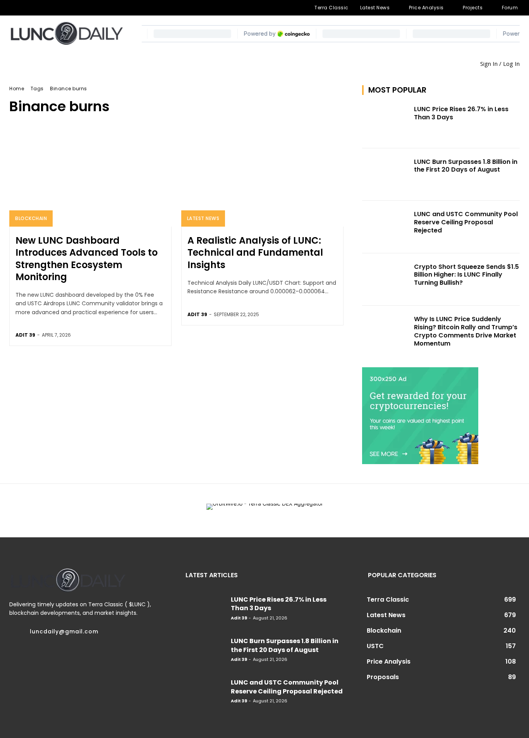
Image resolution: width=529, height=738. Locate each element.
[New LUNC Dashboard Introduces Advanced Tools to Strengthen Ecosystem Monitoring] (90, 178)
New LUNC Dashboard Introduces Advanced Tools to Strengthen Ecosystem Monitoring (86, 258)
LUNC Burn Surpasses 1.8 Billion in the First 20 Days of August (465, 165)
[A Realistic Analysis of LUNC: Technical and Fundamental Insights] (262, 178)
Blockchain (31, 218)
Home (16, 88)
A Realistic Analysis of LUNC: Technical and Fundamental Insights (255, 252)
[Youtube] (88, 7)
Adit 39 (25, 335)
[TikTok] (50, 7)
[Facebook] (13, 7)
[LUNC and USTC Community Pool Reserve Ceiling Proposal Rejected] (385, 227)
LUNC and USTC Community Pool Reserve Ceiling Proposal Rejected (466, 222)
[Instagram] (26, 7)
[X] (63, 7)
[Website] (75, 7)
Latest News (203, 218)
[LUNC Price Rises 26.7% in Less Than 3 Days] (385, 122)
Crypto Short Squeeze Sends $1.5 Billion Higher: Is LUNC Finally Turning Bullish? (466, 274)
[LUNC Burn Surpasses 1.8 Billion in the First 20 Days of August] (385, 174)
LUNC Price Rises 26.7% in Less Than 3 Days (461, 113)
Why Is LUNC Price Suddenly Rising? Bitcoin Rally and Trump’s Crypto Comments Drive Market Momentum (465, 331)
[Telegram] (38, 7)
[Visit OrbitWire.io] (264, 511)
